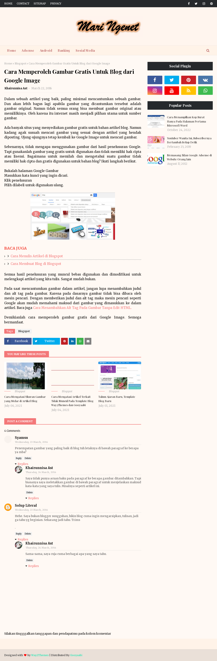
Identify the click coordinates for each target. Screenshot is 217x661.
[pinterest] (211, 3)
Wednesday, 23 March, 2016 (31, 442)
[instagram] (204, 3)
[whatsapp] (205, 90)
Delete (28, 458)
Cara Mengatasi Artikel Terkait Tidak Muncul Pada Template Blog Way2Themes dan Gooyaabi (72, 401)
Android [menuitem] (46, 50)
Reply (19, 458)
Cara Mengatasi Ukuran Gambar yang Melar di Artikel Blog (25, 399)
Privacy (55, 3)
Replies (23, 464)
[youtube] (171, 90)
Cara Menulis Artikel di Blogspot (37, 256)
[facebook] (188, 3)
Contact (23, 3)
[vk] (205, 80)
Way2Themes (40, 655)
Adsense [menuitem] (28, 50)
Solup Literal (26, 505)
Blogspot (20, 63)
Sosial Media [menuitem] (85, 50)
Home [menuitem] (11, 50)
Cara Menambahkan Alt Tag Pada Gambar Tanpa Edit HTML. (82, 308)
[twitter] (196, 3)
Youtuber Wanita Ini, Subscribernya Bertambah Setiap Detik (189, 140)
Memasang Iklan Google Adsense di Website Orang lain (189, 157)
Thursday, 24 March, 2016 (41, 472)
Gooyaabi (76, 655)
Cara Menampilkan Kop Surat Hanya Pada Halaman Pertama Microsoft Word (186, 121)
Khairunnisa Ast (16, 88)
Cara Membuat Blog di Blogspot (36, 264)
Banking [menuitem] (64, 50)
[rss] (188, 90)
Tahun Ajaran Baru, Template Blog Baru (116, 399)
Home (8, 3)
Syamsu (21, 438)
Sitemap (40, 3)
